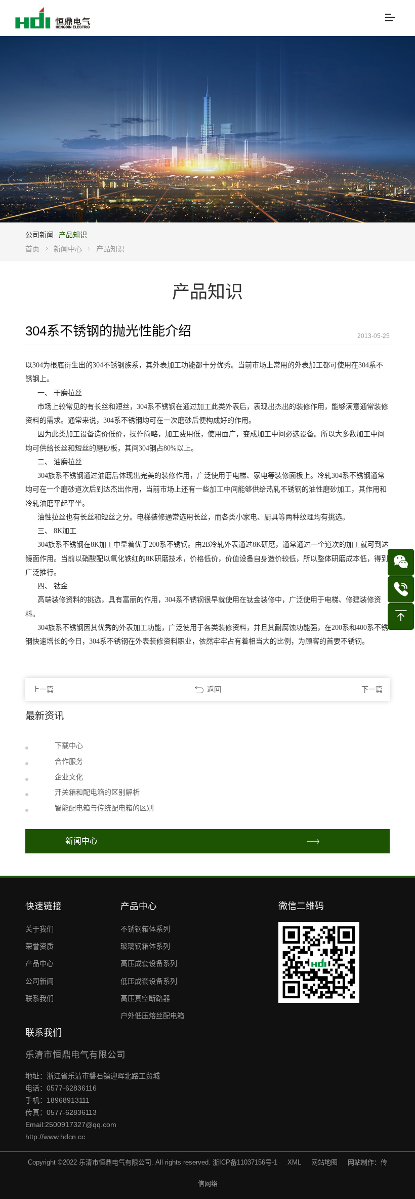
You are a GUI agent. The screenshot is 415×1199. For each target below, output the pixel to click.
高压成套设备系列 (148, 963)
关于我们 (39, 929)
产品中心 (39, 963)
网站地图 (324, 1162)
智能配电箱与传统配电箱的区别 (104, 808)
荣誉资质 (39, 946)
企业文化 (69, 777)
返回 (214, 689)
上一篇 (43, 689)
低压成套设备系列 (148, 981)
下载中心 (69, 745)
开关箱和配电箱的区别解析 (97, 792)
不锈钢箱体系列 (145, 929)
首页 (32, 249)
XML (294, 1162)
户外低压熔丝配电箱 (152, 1015)
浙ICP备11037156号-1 (245, 1162)
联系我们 (39, 998)
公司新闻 (39, 235)
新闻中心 (68, 249)
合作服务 (69, 761)
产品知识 (73, 235)
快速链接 (43, 906)
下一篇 (372, 689)
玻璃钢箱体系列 (145, 946)
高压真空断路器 (145, 998)
